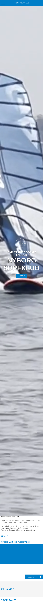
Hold (4, 536)
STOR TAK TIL (9, 600)
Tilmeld (21, 276)
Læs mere (32, 577)
